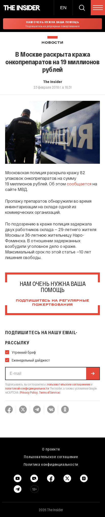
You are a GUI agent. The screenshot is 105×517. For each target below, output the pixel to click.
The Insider (52, 81)
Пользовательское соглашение (51, 456)
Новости (52, 42)
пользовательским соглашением (68, 384)
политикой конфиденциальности (27, 388)
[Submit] (92, 373)
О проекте (51, 449)
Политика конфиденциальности (51, 464)
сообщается (79, 183)
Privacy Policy (29, 392)
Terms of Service (49, 392)
